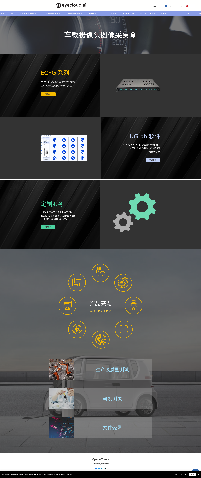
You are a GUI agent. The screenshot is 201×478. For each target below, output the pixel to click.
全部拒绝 (183, 475)
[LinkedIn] (102, 469)
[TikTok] (105, 469)
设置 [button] (175, 475)
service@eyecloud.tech (101, 464)
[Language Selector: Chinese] (190, 6)
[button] (181, 6)
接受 (192, 475)
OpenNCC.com (100, 459)
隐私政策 (69, 475)
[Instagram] (108, 469)
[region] (77, 282)
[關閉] (198, 474)
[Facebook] (96, 469)
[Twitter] (99, 469)
